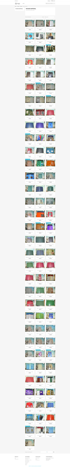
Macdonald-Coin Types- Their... (30, 257)
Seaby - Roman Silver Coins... (40, 384)
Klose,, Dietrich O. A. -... (40, 244)
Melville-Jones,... (30, 308)
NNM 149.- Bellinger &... (40, 346)
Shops (26, 464)
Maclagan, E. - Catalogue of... (40, 257)
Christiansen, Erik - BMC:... (50, 130)
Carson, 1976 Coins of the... (50, 117)
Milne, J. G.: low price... (50, 308)
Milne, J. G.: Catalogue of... (40, 308)
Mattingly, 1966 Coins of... (50, 270)
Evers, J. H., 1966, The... (30, 168)
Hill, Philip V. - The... (29, 206)
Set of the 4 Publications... (40, 422)
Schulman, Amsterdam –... (30, 384)
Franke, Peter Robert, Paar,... (50, 168)
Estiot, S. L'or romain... (50, 155)
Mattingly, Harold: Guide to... (29, 295)
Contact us (26, 462)
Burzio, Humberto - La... (40, 92)
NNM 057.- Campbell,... (50, 333)
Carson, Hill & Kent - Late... (30, 130)
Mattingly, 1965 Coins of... (40, 270)
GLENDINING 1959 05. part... (40, 181)
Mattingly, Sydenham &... (40, 295)
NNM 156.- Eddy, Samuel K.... (50, 346)
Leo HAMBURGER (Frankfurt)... (50, 244)
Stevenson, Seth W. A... (40, 435)
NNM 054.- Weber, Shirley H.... (40, 333)
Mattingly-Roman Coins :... (50, 295)
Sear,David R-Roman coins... (29, 422)
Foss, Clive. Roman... (40, 168)
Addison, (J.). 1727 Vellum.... (40, 28)
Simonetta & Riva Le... (50, 422)
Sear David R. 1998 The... (30, 397)
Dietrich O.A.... (30, 155)
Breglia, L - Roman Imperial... (50, 79)
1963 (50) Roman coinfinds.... (29, 28)
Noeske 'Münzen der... (30, 359)
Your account (38, 456)
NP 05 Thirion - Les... (40, 359)
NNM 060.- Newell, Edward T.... (30, 346)
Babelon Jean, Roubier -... (40, 41)
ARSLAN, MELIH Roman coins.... (30, 41)
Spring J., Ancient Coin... (30, 435)
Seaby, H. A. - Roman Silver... (50, 384)
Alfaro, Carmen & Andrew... (50, 28)
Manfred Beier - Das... (50, 257)
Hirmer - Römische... (40, 206)
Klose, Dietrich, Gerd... (30, 244)
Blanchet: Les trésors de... (40, 66)
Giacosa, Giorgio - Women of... (30, 181)
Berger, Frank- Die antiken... (29, 66)
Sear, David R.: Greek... (50, 397)
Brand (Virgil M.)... (50, 66)
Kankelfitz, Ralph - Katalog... (40, 219)
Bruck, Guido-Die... (29, 92)
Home (23, 3)
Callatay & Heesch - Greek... (29, 117)
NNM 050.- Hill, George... (30, 333)
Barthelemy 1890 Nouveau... (50, 41)
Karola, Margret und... (50, 219)
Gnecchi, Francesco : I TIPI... (50, 181)
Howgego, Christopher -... (50, 206)
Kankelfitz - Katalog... (29, 219)
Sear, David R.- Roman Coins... (40, 397)
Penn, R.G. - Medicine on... (50, 359)
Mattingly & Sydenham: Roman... (30, 270)
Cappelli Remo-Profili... (40, 117)
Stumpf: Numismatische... (50, 435)
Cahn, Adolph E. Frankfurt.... (50, 92)
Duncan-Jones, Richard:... (40, 155)
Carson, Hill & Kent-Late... (40, 130)
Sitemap (26, 463)
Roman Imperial (19, 8)
